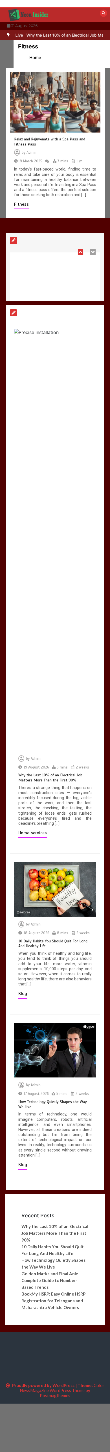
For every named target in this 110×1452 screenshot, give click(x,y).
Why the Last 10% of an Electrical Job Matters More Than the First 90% (50, 778)
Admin (31, 152)
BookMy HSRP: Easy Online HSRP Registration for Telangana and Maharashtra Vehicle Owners (53, 1300)
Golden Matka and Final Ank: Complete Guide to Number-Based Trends (49, 1280)
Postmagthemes (55, 1395)
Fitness (21, 204)
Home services (32, 833)
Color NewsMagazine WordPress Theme (62, 1388)
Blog (22, 993)
